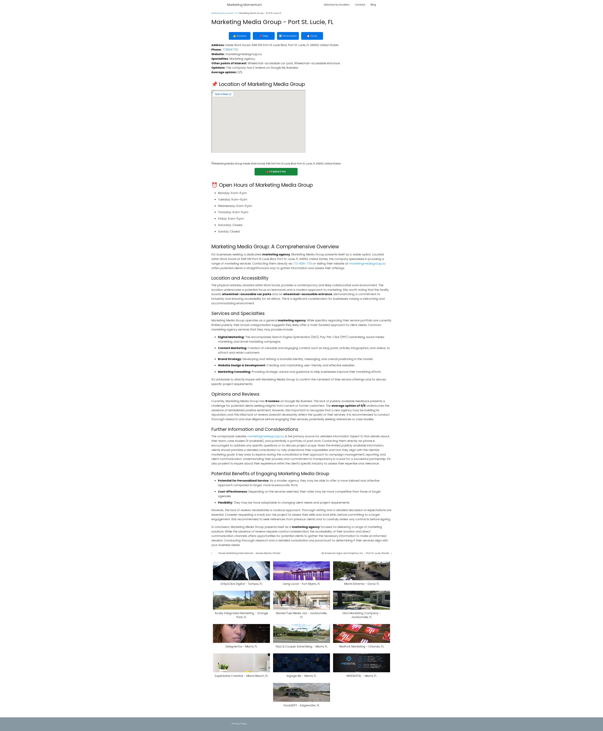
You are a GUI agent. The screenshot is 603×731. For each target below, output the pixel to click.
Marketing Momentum (244, 5)
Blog (373, 4)
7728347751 (230, 50)
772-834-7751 (302, 263)
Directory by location (337, 4)
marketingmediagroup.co (367, 263)
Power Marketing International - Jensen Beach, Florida (249, 553)
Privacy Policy (239, 723)
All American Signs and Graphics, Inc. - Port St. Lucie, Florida (355, 553)
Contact (360, 4)
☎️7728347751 (276, 171)
